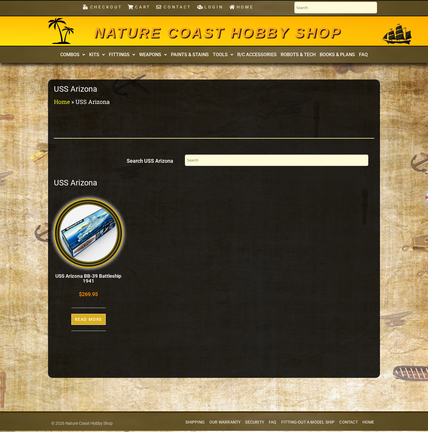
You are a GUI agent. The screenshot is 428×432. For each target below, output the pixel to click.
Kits (94, 54)
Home (62, 101)
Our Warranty (224, 422)
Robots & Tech (298, 54)
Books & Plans (337, 54)
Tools (220, 54)
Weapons (150, 54)
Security (254, 422)
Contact (348, 422)
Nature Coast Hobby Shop (218, 32)
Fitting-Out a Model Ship (308, 422)
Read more (88, 319)
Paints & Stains (190, 54)
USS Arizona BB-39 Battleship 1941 (88, 278)
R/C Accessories (257, 54)
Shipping (195, 422)
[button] (72, 54)
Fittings (119, 54)
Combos (69, 54)
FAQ (363, 54)
